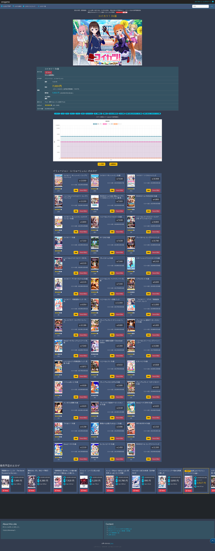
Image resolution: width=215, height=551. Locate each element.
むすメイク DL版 (142, 361)
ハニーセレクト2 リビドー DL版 (111, 217)
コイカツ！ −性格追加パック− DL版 (75, 300)
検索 (212, 6)
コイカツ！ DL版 (69, 237)
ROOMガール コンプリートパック (147, 444)
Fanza (6, 490)
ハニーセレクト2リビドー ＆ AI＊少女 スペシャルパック (147, 218)
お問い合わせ (111, 535)
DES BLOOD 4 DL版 (143, 423)
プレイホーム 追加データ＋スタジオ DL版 (147, 321)
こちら (111, 543)
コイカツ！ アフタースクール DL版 (76, 279)
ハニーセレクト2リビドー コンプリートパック (76, 197)
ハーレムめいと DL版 (71, 382)
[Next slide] (212, 481)
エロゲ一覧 (43, 6)
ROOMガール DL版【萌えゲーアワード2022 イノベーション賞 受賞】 (111, 198)
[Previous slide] (2, 481)
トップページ (111, 527)
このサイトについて (30, 6)
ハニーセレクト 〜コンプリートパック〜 (147, 342)
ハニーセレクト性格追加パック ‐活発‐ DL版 (75, 362)
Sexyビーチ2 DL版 (70, 444)
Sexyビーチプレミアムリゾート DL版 (75, 342)
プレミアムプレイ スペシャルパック (111, 321)
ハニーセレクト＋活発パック (110, 299)
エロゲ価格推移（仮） (114, 533)
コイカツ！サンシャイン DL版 (110, 175)
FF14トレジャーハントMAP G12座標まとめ (120, 529)
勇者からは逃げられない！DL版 (111, 423)
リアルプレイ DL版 (142, 279)
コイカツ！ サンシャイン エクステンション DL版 (75, 218)
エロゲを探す (18, 6)
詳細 (76, 190)
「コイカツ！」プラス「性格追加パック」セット (147, 300)
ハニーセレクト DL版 (107, 361)
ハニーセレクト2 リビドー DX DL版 (75, 259)
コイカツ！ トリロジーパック (146, 175)
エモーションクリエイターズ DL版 (148, 258)
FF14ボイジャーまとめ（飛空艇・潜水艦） (119, 531)
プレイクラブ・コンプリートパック (75, 321)
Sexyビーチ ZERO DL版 (144, 403)
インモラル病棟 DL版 (71, 403)
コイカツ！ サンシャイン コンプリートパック (75, 176)
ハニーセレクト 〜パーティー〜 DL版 (112, 280)
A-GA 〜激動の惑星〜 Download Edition (111, 342)
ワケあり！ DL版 (69, 423)
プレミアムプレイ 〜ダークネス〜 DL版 (147, 383)
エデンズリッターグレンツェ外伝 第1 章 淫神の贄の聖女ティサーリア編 (196, 473)
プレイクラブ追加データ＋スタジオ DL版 (111, 404)
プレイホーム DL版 (106, 258)
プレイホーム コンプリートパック (147, 237)
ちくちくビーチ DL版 (107, 444)
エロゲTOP (7, 6)
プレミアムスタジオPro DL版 (110, 382)
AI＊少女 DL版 (105, 237)
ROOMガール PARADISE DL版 (146, 196)
